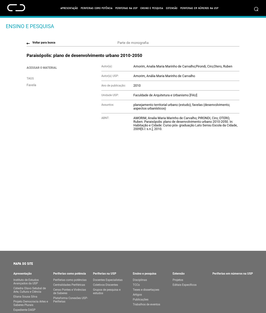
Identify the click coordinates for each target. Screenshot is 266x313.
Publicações (140, 299)
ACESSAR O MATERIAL (42, 67)
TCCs (136, 285)
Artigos (137, 294)
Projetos (178, 280)
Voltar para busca (43, 42)
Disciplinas (140, 280)
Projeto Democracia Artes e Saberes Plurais (30, 303)
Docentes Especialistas (108, 280)
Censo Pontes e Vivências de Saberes (69, 291)
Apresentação (69, 8)
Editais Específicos (185, 285)
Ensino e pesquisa (151, 8)
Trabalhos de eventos (146, 304)
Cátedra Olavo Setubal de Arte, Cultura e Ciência (29, 290)
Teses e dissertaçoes (146, 289)
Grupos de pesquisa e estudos (107, 291)
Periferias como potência (96, 8)
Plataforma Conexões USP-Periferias (70, 299)
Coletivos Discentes (105, 285)
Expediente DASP (24, 310)
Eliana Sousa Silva (25, 296)
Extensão (171, 8)
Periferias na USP (126, 8)
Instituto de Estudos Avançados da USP (26, 281)
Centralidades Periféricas (69, 285)
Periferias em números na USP (199, 8)
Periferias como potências (69, 280)
